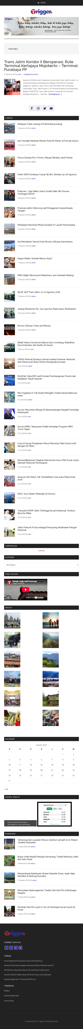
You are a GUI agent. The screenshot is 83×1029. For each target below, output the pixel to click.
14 (52, 765)
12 (31, 765)
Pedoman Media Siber (11, 996)
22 (63, 770)
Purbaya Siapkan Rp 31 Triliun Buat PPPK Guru (20, 979)
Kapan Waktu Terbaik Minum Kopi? (35, 258)
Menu (43, 3)
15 (63, 765)
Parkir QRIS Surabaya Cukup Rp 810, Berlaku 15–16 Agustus (47, 174)
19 (31, 770)
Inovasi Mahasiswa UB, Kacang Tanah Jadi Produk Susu (23, 961)
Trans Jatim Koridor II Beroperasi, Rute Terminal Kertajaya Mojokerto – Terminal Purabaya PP (41, 65)
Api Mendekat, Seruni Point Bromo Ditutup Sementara (45, 241)
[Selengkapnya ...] (55, 94)
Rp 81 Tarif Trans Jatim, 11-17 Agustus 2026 (39, 292)
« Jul (6, 789)
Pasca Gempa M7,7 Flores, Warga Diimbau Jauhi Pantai (45, 157)
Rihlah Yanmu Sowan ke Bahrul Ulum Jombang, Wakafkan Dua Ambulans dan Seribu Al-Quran (46, 343)
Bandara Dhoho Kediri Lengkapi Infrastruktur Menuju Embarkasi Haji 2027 (29, 965)
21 (52, 770)
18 (20, 770)
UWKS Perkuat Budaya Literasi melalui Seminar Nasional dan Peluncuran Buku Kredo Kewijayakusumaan (46, 360)
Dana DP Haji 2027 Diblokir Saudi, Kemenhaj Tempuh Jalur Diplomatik (27, 975)
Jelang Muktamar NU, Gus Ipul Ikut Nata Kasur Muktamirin (47, 309)
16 (73, 765)
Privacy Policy (9, 1001)
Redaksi (7, 991)
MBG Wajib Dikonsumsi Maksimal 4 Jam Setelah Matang (46, 275)
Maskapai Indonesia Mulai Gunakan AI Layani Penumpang (46, 225)
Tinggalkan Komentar (30, 74)
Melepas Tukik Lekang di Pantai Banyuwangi (40, 124)
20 (41, 770)
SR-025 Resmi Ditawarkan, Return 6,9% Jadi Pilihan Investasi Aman (26, 970)
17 (9, 770)
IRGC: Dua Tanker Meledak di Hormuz (36, 494)
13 (41, 765)
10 (9, 765)
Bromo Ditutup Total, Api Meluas (34, 325)
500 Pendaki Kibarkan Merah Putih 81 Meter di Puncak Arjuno (48, 141)
